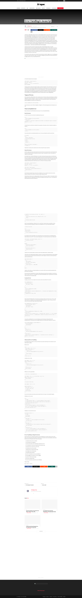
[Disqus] (41, 544)
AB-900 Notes (23, 8)
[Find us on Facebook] (57, 1)
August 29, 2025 (34, 512)
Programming (35, 27)
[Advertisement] (41, 475)
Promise (31, 463)
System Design (54, 8)
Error (25, 27)
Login (17, 0)
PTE (26, 509)
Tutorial (38, 27)
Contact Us (51, 596)
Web (27, 8)
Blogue (19, 596)
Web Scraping (38, 8)
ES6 (27, 27)
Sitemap (64, 596)
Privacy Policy (55, 596)
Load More (41, 531)
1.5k (54, 512)
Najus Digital (24, 596)
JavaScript (31, 27)
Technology (48, 8)
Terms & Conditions (59, 596)
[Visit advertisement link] (41, 67)
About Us (47, 596)
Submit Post (61, 8)
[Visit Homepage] (41, 4)
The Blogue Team (34, 489)
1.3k (37, 528)
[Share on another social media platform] (31, 32)
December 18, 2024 (51, 512)
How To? (43, 8)
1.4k (37, 512)
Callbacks (27, 463)
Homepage (18, 8)
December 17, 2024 (34, 528)
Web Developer (32, 8)
